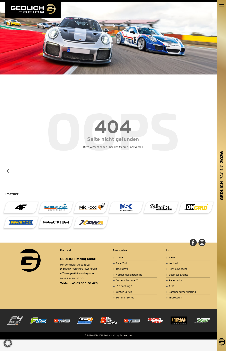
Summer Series (125, 297)
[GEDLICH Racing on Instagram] (202, 242)
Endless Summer (127, 280)
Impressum (175, 297)
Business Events (178, 274)
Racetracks (175, 280)
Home (119, 257)
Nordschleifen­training (129, 274)
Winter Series (124, 292)
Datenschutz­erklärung (182, 292)
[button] (8, 343)
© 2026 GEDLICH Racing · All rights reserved (109, 335)
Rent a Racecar (178, 269)
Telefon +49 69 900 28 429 (79, 283)
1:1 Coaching (124, 286)
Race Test (121, 263)
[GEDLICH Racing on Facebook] (193, 242)
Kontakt (173, 263)
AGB (171, 286)
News (172, 257)
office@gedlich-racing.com (77, 273)
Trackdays (122, 269)
